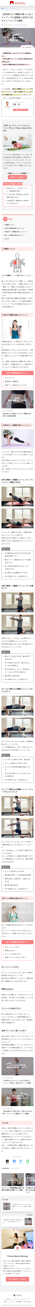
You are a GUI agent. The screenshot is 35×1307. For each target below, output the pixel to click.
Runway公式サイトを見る (17, 1279)
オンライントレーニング (21, 1299)
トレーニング (14, 1168)
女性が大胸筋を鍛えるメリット (14, 228)
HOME (18, 1295)
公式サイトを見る (17, 177)
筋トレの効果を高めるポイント (14, 235)
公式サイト (9, 1299)
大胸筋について (9, 225)
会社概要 (19, 1301)
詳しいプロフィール (21, 110)
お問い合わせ (27, 1301)
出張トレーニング (9, 1301)
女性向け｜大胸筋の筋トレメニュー (16, 231)
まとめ (7, 238)
